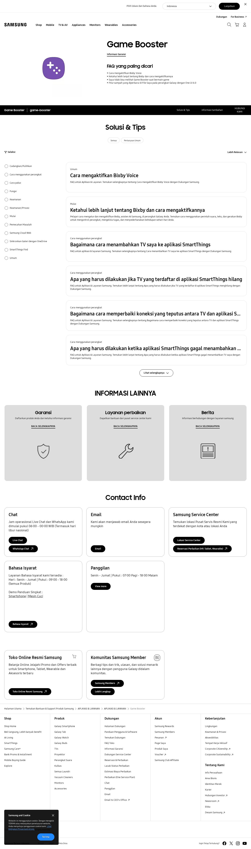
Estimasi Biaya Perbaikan (118, 771)
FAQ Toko (109, 743)
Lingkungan (211, 726)
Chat (107, 783)
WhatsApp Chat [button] (21, 548)
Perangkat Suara (63, 760)
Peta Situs (63, 843)
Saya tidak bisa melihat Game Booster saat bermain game (139, 79)
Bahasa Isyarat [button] (20, 624)
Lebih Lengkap (102, 691)
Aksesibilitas (211, 737)
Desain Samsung (214, 812)
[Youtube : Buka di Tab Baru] (245, 843)
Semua (114, 140)
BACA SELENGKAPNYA (43, 426)
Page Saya (160, 743)
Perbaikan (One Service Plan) (120, 777)
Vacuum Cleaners (63, 777)
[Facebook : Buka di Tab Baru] (224, 843)
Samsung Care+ (12, 748)
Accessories (60, 788)
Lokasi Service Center (188, 540)
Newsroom (211, 801)
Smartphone (17, 596)
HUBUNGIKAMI (240, 110)
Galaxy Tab (60, 732)
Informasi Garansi (116, 54)
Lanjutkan (229, 6)
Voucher (159, 754)
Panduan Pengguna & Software (121, 732)
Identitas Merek (213, 784)
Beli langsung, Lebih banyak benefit (23, 732)
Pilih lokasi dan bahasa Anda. (142, 6)
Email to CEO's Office (116, 800)
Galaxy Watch (61, 737)
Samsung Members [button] (105, 683)
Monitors (59, 783)
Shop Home (10, 726)
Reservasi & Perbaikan (116, 760)
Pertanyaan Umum (132, 140)
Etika (207, 806)
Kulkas (58, 765)
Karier (208, 789)
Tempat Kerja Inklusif (216, 743)
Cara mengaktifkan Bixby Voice (125, 73)
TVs (56, 748)
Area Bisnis (211, 778)
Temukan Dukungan (115, 737)
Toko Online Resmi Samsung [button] (27, 691)
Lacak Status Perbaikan (117, 765)
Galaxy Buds (60, 743)
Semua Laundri (62, 771)
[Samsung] (15, 25)
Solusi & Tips (183, 110)
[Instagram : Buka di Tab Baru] (238, 843)
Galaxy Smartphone (64, 726)
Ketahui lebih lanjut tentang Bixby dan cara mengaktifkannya (141, 76)
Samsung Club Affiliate (167, 760)
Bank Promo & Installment (18, 754)
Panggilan (110, 788)
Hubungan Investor (215, 795)
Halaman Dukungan (115, 726)
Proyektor (59, 754)
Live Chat (18, 540)
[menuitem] (39, 25)
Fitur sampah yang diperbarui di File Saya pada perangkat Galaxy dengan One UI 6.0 (152, 82)
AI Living (8, 737)
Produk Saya (161, 748)
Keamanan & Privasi (215, 732)
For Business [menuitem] (237, 16)
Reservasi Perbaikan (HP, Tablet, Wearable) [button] (200, 548)
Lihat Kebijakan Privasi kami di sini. (29, 827)
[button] (156, 177)
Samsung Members (165, 732)
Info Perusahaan (213, 772)
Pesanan (159, 737)
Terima (45, 836)
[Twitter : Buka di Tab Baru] (231, 843)
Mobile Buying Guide (15, 760)
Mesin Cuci (35, 596)
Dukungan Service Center (118, 754)
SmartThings (10, 743)
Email (98, 548)
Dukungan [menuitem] (221, 16)
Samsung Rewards (164, 726)
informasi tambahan (212, 110)
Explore (8, 765)
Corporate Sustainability (218, 754)
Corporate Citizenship (216, 748)
